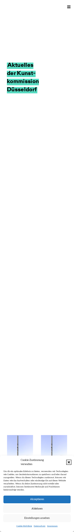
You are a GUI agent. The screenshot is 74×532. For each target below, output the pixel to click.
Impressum (52, 526)
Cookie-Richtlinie (24, 526)
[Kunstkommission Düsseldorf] (19, 6)
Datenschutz (39, 526)
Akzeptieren (37, 499)
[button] (69, 462)
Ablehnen (37, 508)
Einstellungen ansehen (37, 518)
